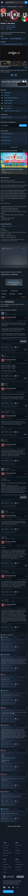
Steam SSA (5, 847)
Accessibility (6, 864)
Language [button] (3, 293)
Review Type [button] (4, 290)
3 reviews (6, 385)
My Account (18, 869)
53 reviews (13, 412)
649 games (7, 572)
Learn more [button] (23, 125)
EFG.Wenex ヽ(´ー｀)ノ (10, 411)
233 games (7, 538)
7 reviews (13, 601)
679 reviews (14, 314)
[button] (3, 6)
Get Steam (17, 862)
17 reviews (13, 470)
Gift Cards (5, 855)
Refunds (5, 872)
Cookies (5, 869)
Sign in (2, 70)
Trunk (6, 440)
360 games (7, 601)
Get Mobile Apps (8, 891)
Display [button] (3, 296)
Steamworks (6, 850)
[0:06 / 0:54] (14, 53)
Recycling (17, 853)
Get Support (18, 867)
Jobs (16, 847)
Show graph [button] (22, 296)
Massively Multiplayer (15, 38)
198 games (7, 470)
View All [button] (24, 150)
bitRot (6, 383)
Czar (6, 312)
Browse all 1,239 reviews (14, 826)
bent (6, 537)
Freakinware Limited (10, 25)
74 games (6, 512)
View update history (6, 140)
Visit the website (5, 137)
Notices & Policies (7, 867)
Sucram (6, 511)
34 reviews (13, 572)
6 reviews (13, 538)
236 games (7, 356)
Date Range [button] (12, 293)
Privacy (4, 862)
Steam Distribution (7, 853)
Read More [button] (23, 341)
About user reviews (5, 274)
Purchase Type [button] (14, 290)
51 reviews (12, 512)
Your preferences (14, 274)
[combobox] (15, 2)
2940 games (7, 314)
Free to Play (5, 38)
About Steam (6, 845)
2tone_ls (7, 571)
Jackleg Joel (7, 468)
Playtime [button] (20, 293)
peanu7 (6, 599)
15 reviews (13, 356)
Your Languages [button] (8, 301)
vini (5, 355)
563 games (7, 412)
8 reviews (6, 441)
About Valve (18, 845)
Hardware (17, 850)
